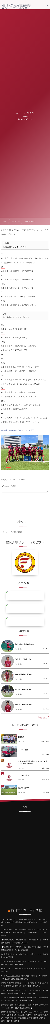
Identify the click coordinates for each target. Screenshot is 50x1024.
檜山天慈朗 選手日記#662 (24, 644)
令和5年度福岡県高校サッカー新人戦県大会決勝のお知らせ (32, 762)
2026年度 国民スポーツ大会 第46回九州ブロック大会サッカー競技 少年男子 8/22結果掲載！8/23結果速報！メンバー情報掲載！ (24, 922)
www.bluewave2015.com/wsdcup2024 (18, 430)
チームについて (23, 775)
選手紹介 (21, 737)
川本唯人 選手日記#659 (23, 689)
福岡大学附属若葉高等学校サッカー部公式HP (16, 6)
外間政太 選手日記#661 (24, 659)
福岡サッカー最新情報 (26, 910)
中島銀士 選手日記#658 (23, 704)
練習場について (24, 788)
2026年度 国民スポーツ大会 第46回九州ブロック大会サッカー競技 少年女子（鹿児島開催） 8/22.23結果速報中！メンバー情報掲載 (24, 932)
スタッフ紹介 (23, 749)
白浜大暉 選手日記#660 (23, 674)
